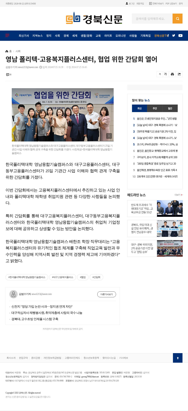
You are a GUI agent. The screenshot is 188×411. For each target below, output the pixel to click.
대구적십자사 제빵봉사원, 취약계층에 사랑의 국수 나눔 (46, 313)
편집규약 (23, 357)
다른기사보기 (107, 294)
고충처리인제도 (72, 357)
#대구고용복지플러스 (62, 277)
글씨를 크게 (165, 74)
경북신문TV (161, 35)
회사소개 (11, 357)
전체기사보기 (158, 3)
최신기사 (24, 35)
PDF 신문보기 (171, 3)
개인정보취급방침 (52, 357)
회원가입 (140, 3)
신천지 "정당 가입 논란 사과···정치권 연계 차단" (42, 306)
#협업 (83, 277)
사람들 (133, 35)
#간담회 (96, 277)
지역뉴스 (37, 35)
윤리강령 (35, 357)
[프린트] (172, 74)
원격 (180, 3)
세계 (74, 35)
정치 (48, 35)
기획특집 (145, 35)
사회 (57, 35)
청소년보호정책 (91, 357)
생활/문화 (86, 35)
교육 (98, 35)
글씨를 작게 (160, 74)
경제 (66, 35)
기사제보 (123, 357)
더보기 (177, 194)
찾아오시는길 (109, 357)
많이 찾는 (141, 100)
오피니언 (120, 35)
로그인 (131, 3)
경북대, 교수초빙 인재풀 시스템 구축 (34, 319)
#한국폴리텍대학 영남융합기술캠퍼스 (26, 277)
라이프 (108, 35)
